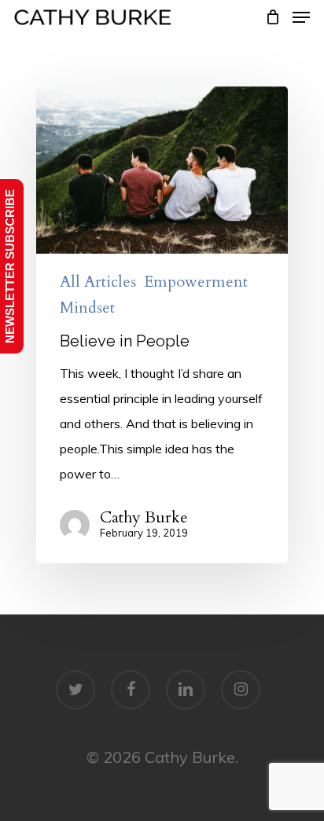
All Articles (98, 282)
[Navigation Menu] (301, 17)
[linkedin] (185, 689)
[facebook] (130, 689)
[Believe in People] (162, 325)
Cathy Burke (144, 518)
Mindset (87, 307)
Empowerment (196, 282)
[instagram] (240, 689)
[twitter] (75, 689)
